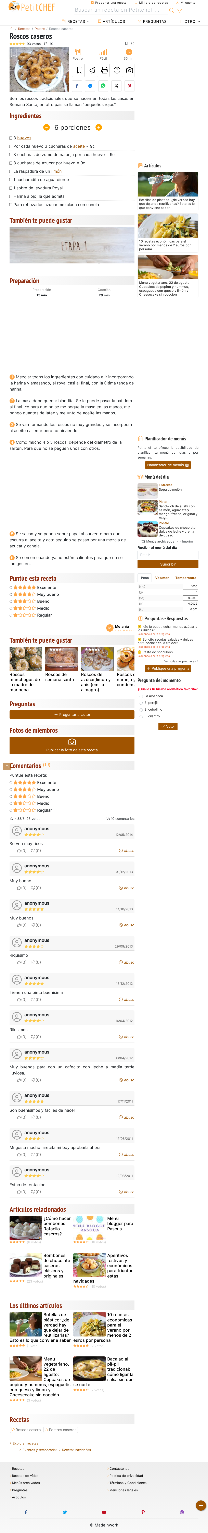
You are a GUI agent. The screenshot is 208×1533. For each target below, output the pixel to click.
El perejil (151, 703)
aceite (79, 146)
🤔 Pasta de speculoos (155, 652)
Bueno (43, 601)
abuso (128, 850)
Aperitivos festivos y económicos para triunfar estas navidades (103, 1268)
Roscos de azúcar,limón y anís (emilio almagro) (96, 682)
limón (56, 171)
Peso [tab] (145, 578)
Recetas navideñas (76, 1450)
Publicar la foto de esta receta (72, 750)
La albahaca (153, 696)
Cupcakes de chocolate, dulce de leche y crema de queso (177, 531)
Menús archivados (159, 541)
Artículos (113, 21)
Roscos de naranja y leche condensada (132, 679)
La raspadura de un (37, 171)
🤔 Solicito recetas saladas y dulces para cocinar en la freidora (165, 641)
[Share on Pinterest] (130, 86)
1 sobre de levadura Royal (38, 188)
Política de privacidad (126, 1476)
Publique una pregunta (170, 668)
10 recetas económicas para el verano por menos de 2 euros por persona (102, 1327)
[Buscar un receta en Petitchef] (172, 10)
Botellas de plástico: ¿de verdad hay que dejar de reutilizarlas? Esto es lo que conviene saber (40, 1327)
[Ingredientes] (7, 766)
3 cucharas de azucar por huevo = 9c (49, 163)
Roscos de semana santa (59, 677)
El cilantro (152, 716)
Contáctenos (119, 1469)
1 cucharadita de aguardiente (41, 179)
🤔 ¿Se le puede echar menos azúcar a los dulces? (167, 628)
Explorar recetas (25, 1443)
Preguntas (154, 21)
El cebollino (153, 709)
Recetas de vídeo (25, 1476)
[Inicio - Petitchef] (12, 29)
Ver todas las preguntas (180, 661)
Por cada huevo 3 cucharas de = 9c (54, 146)
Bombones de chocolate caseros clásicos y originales (56, 1266)
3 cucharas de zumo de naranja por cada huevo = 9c (64, 154)
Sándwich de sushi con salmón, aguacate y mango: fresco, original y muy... (178, 512)
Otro (189, 21)
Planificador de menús (166, 465)
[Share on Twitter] (116, 86)
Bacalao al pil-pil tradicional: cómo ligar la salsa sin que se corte (103, 1371)
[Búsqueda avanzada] (179, 11)
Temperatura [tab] (185, 578)
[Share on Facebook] (77, 86)
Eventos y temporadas (40, 1450)
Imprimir (188, 541)
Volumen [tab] (162, 578)
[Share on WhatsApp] (103, 86)
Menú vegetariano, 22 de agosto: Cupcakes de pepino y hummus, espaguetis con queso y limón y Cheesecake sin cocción (40, 1376)
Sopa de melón (170, 489)
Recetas (75, 21)
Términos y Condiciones (127, 1483)
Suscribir (168, 564)
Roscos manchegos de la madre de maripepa (25, 682)
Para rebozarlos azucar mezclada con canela (56, 204)
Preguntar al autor (74, 714)
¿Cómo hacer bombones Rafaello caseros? (57, 1226)
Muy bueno (47, 594)
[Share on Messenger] (90, 86)
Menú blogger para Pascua (120, 1223)
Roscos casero (28, 1430)
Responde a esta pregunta (154, 633)
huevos (24, 137)
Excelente (46, 587)
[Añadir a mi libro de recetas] (78, 70)
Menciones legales (123, 1490)
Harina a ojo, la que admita (39, 196)
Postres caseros (62, 1430)
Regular (44, 615)
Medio (42, 608)
